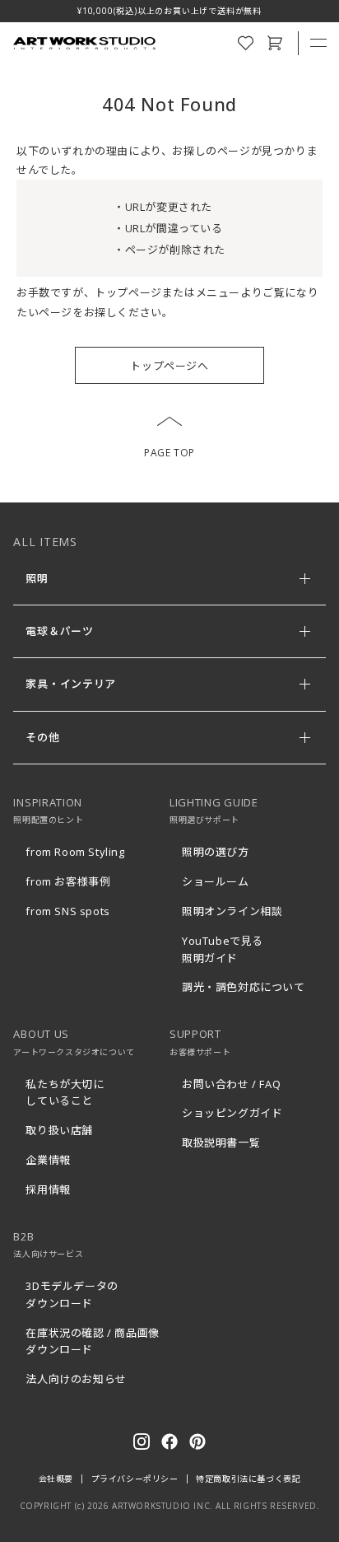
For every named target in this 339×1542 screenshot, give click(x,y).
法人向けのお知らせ (76, 1378)
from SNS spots (67, 911)
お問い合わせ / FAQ (231, 1084)
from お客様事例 (68, 881)
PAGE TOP (169, 453)
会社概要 (56, 1478)
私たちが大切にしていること (65, 1093)
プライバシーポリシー (135, 1478)
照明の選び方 (215, 851)
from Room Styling (75, 851)
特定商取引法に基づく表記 (248, 1478)
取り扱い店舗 (59, 1130)
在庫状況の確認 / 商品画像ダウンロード (92, 1341)
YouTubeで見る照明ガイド (222, 949)
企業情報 (48, 1159)
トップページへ (169, 365)
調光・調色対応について (243, 986)
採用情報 (48, 1189)
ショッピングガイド (232, 1112)
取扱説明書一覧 (221, 1142)
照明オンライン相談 (232, 911)
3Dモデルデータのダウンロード (72, 1294)
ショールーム (215, 881)
